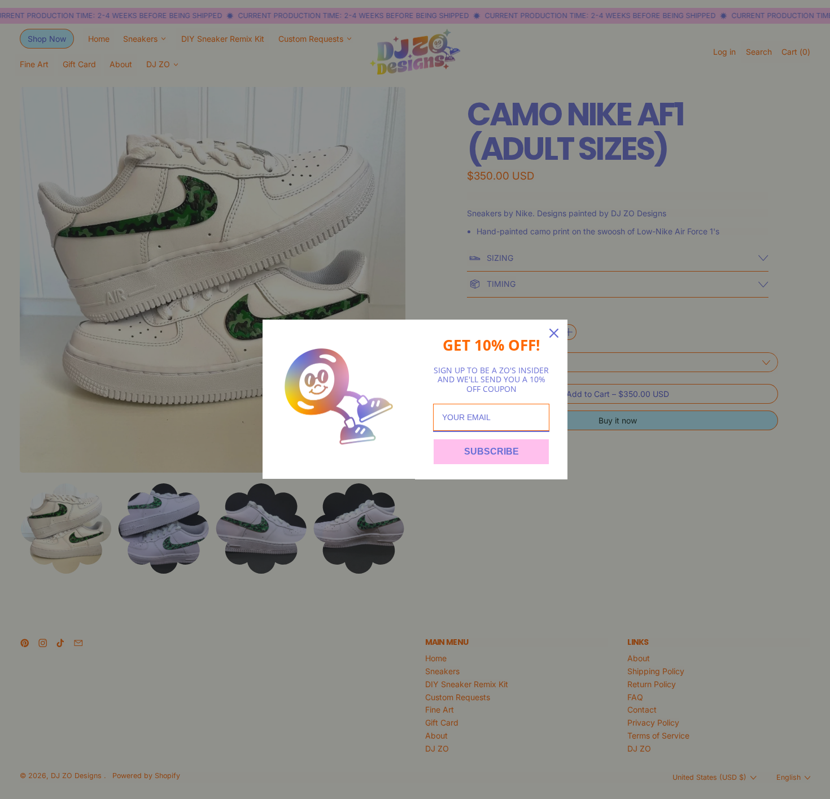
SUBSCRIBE (491, 451)
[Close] (553, 333)
